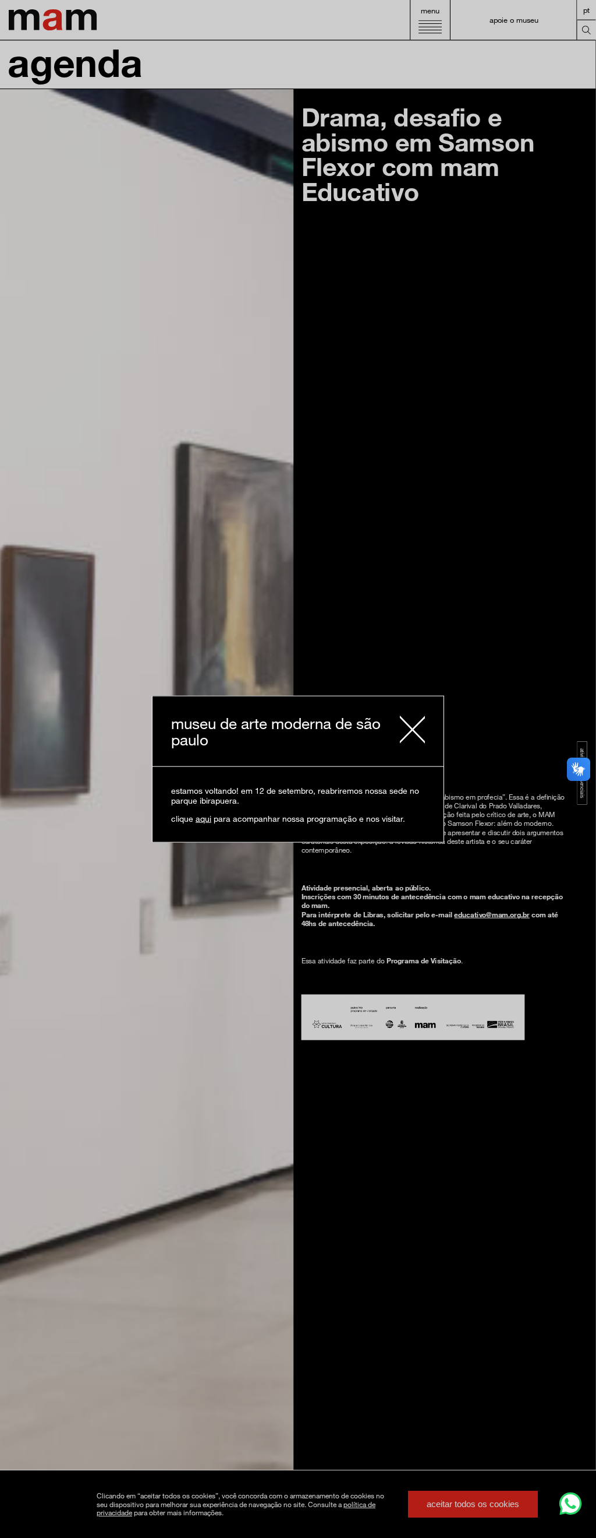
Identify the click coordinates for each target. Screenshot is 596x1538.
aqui (203, 818)
